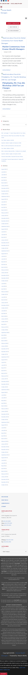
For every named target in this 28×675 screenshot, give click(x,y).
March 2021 (3, 299)
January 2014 (4, 476)
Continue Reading (6, 69)
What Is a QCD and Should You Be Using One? (11, 145)
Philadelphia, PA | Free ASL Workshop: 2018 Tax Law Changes (13, 85)
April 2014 (3, 468)
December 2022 (4, 275)
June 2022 (3, 286)
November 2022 (4, 278)
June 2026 (3, 174)
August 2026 (3, 169)
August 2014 (3, 457)
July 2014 (3, 460)
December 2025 (4, 188)
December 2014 (4, 446)
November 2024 (4, 221)
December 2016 (4, 381)
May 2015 (3, 433)
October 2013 (4, 484)
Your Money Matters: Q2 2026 (7, 140)
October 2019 (4, 321)
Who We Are (4, 496)
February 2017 (4, 376)
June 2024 (3, 234)
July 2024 (3, 231)
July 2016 (3, 395)
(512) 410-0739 (9, 540)
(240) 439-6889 (7, 521)
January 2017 (4, 378)
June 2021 (3, 297)
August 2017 (3, 359)
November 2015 (4, 416)
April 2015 (3, 435)
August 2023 (3, 253)
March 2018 (3, 340)
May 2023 (3, 261)
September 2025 (4, 196)
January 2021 (4, 302)
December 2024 (4, 218)
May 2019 (3, 324)
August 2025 (3, 199)
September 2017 (4, 356)
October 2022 (4, 280)
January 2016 (4, 411)
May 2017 (3, 367)
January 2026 (4, 185)
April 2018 (3, 338)
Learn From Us (5, 503)
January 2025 (4, 215)
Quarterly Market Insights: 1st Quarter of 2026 (11, 153)
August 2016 (3, 392)
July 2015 (3, 427)
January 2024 (4, 240)
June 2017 (3, 365)
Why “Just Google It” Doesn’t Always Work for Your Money (13, 133)
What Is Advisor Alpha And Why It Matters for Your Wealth (13, 151)
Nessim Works (22, 656)
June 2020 (3, 310)
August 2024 (4, 229)
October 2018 (4, 329)
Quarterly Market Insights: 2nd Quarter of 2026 (11, 142)
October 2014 (4, 452)
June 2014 (3, 463)
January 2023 (4, 272)
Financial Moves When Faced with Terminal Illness (12, 156)
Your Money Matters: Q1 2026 (7, 148)
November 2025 (4, 191)
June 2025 (3, 201)
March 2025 (3, 210)
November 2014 (4, 449)
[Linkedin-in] (6, 0)
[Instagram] (3, 0)
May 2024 (3, 237)
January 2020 (4, 318)
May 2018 (3, 335)
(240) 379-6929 (8, 523)
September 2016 (4, 389)
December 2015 (4, 414)
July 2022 (3, 283)
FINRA (10, 560)
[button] (1, 7)
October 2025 (4, 193)
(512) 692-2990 (7, 542)
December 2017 (4, 348)
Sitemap (3, 506)
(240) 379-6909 (7, 525)
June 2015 (3, 430)
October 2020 (4, 308)
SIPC (13, 560)
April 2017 (3, 370)
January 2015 (4, 444)
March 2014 (3, 471)
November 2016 (4, 384)
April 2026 (3, 180)
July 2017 (3, 362)
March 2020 (3, 316)
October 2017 (4, 354)
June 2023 (3, 259)
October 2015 (4, 419)
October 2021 (4, 294)
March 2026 (3, 182)
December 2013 (4, 479)
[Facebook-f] (1, 0)
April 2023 (3, 264)
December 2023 (4, 242)
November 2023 (4, 245)
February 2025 (4, 212)
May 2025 (3, 204)
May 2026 (3, 177)
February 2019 (4, 327)
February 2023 (4, 269)
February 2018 (4, 343)
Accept (3, 673)
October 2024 (4, 223)
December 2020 (4, 305)
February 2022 (4, 291)
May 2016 (3, 400)
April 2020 (3, 313)
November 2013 (4, 482)
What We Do (4, 500)
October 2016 (4, 386)
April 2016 (3, 403)
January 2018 (4, 346)
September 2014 (4, 454)
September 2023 (4, 250)
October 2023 (4, 248)
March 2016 (3, 405)
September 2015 (4, 422)
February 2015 (4, 441)
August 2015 (3, 425)
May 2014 (3, 465)
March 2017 (3, 373)
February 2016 (4, 408)
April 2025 (3, 207)
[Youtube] (8, 0)
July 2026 (3, 172)
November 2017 (4, 351)
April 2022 (3, 289)
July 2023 (3, 256)
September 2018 (4, 332)
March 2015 (3, 438)
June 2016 (3, 397)
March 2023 (3, 267)
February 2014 (4, 473)
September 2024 (4, 226)
